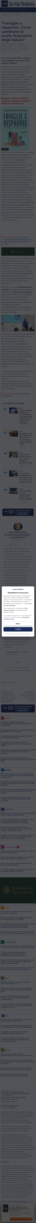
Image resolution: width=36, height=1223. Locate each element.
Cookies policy (25, 617)
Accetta (18, 629)
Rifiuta (18, 624)
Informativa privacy (9, 619)
